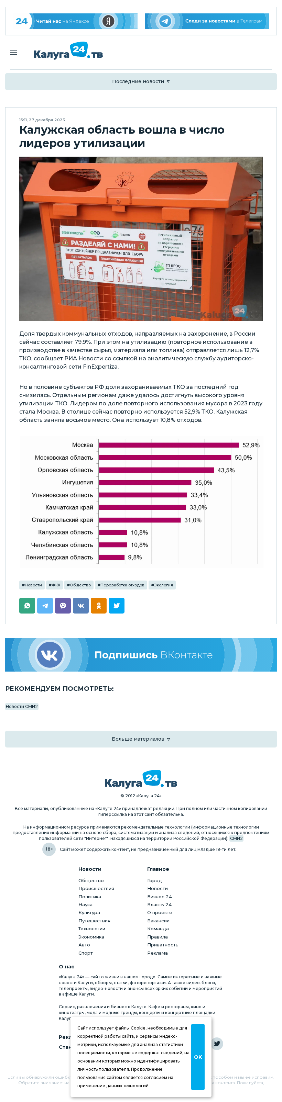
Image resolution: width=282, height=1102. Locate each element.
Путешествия (94, 920)
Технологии (91, 928)
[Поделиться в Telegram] (45, 605)
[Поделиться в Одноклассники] (98, 605)
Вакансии (158, 920)
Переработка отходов (122, 585)
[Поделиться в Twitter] (116, 605)
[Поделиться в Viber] (62, 605)
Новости (33, 585)
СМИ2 (236, 838)
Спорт (85, 953)
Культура (89, 912)
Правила (157, 937)
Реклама (157, 953)
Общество (80, 585)
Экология (163, 585)
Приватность (162, 944)
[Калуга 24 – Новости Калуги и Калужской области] (68, 50)
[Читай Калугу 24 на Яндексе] (75, 21)
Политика (89, 896)
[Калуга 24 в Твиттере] (216, 1043)
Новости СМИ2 (22, 706)
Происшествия (96, 888)
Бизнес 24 (159, 896)
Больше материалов (138, 739)
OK (198, 1057)
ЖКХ (56, 585)
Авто (84, 944)
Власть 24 (159, 904)
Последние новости (138, 81)
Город (154, 880)
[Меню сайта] (13, 52)
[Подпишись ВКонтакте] (141, 655)
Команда (158, 928)
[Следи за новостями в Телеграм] (207, 21)
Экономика (91, 937)
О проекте (159, 912)
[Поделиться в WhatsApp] (27, 605)
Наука (85, 904)
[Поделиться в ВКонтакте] (80, 605)
